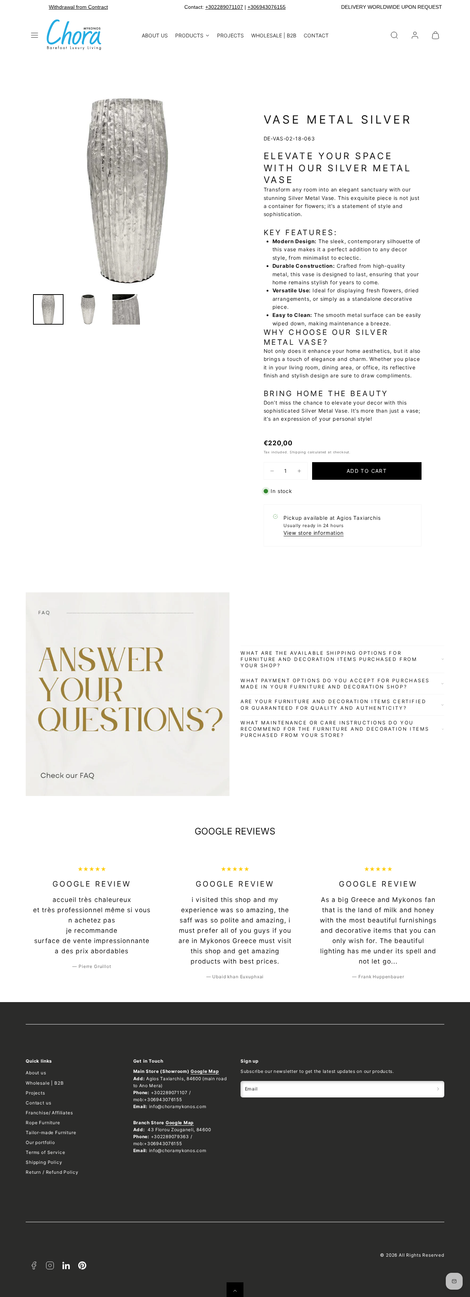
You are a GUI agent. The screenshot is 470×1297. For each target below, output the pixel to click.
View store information (313, 533)
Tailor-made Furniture (51, 1132)
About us (36, 1072)
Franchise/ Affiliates (49, 1112)
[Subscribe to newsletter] (438, 1089)
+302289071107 (224, 7)
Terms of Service (45, 1152)
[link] (415, 35)
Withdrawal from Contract (78, 7)
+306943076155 (266, 7)
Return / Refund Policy (52, 1172)
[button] (34, 35)
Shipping (298, 452)
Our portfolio (40, 1142)
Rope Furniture (43, 1122)
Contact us (38, 1103)
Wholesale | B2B (45, 1083)
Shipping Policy (44, 1162)
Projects (35, 1093)
